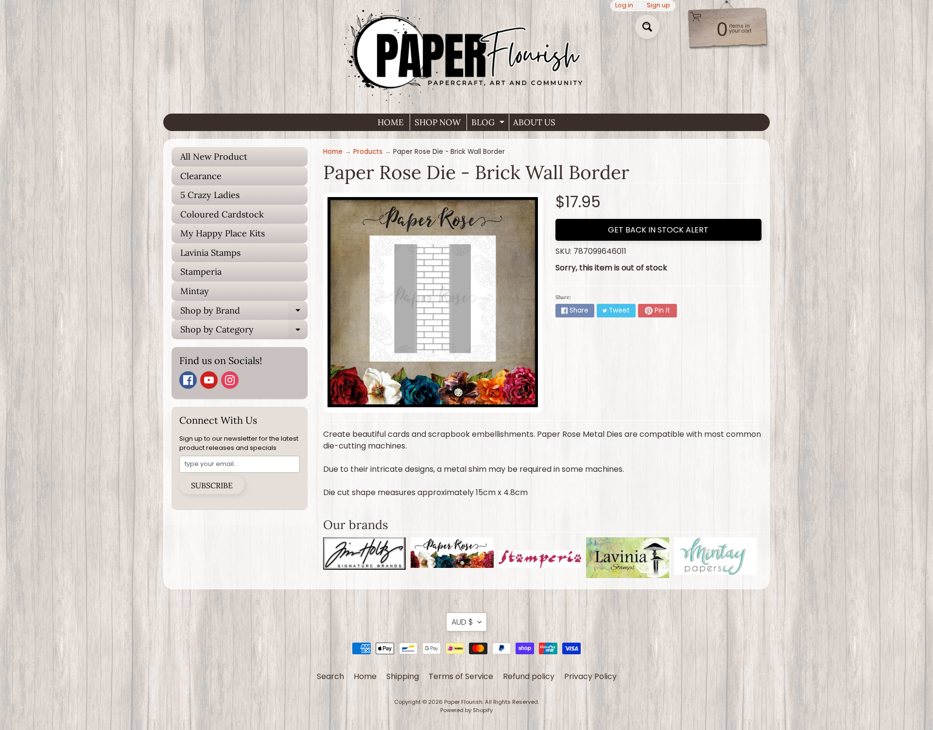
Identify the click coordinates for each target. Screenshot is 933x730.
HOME (391, 122)
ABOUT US (534, 122)
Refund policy (528, 676)
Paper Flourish (463, 702)
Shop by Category (244, 331)
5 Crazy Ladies (210, 194)
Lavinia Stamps (210, 252)
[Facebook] (188, 380)
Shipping (402, 676)
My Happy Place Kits (222, 233)
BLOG (489, 124)
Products (367, 151)
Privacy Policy (590, 676)
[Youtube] (209, 380)
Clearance (201, 176)
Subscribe (212, 485)
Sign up (658, 5)
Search (330, 676)
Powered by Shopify (466, 710)
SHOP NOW (438, 122)
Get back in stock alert (658, 229)
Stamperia (201, 271)
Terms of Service (461, 676)
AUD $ (462, 622)
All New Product (213, 156)
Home (333, 151)
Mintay (194, 291)
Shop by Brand (244, 312)
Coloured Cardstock (222, 214)
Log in (624, 5)
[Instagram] (230, 380)
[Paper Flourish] (466, 53)
